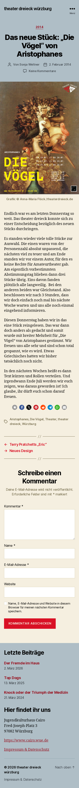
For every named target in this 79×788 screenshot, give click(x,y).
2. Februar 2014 (60, 64)
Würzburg (29, 424)
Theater (50, 419)
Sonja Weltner (29, 64)
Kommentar (13, 506)
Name (9, 546)
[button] (14, 407)
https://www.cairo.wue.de (26, 740)
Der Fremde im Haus (22, 663)
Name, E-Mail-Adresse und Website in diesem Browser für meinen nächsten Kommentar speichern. (39, 607)
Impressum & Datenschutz (26, 749)
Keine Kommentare (42, 71)
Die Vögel (37, 419)
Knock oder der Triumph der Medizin (36, 692)
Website (10, 584)
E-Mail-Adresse (16, 565)
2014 (39, 27)
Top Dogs (12, 678)
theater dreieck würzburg (27, 9)
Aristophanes (19, 419)
